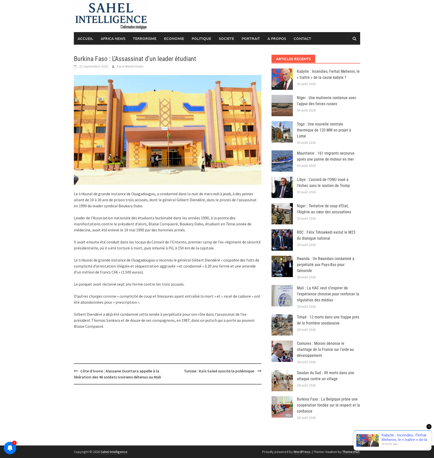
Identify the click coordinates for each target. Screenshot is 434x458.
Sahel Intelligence (114, 451)
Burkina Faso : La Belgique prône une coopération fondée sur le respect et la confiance (328, 405)
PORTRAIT (251, 38)
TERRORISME (144, 38)
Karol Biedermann (130, 66)
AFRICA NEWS (113, 38)
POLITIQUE (201, 38)
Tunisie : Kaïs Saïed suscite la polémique (219, 370)
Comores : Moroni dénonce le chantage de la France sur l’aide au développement (325, 349)
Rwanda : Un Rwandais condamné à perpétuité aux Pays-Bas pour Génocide (325, 264)
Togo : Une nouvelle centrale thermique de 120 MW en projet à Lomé (324, 130)
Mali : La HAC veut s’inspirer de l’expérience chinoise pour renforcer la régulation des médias (328, 294)
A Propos (276, 38)
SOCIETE (226, 38)
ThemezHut (350, 451)
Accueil (85, 38)
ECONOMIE (174, 38)
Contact (302, 38)
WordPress (302, 451)
